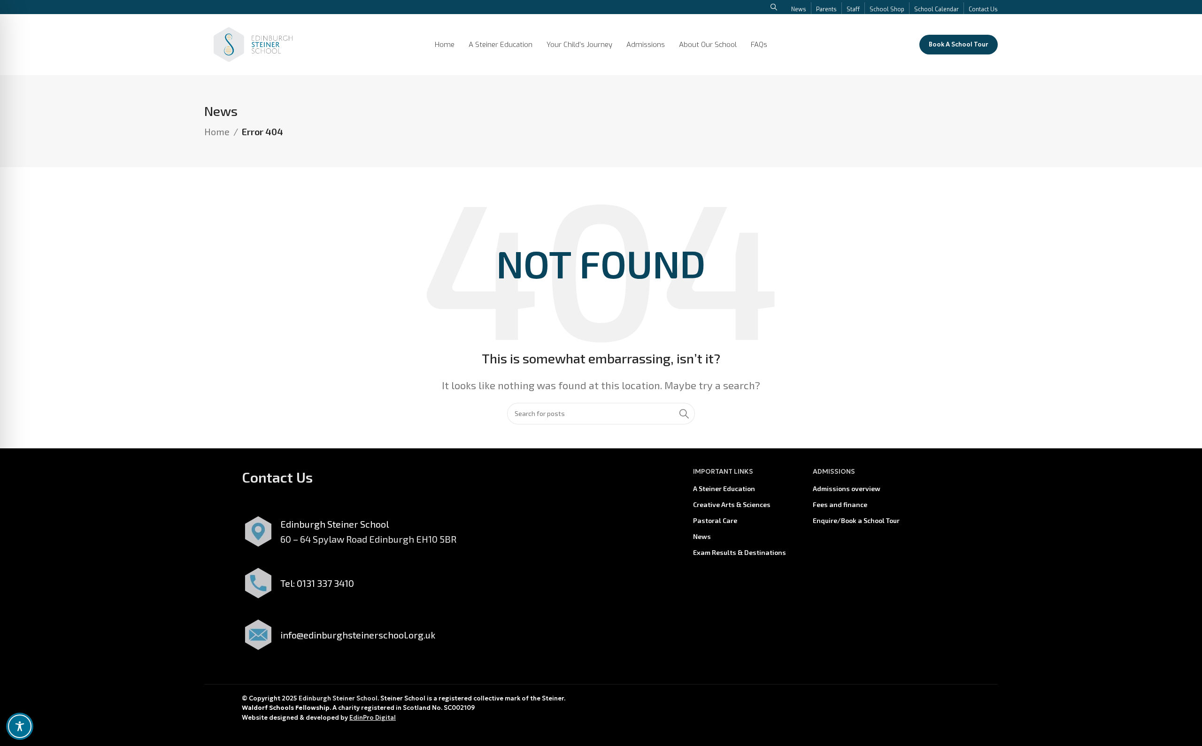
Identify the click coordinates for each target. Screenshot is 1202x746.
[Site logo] (253, 43)
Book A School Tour (958, 44)
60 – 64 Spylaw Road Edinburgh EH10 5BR (368, 539)
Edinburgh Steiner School (338, 698)
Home (217, 131)
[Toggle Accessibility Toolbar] (19, 726)
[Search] (684, 413)
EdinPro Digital (372, 718)
